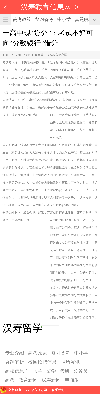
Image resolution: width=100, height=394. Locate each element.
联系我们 (58, 390)
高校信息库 (17, 371)
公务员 (80, 371)
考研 (64, 371)
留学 (51, 371)
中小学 (64, 19)
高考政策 (22, 19)
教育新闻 (28, 380)
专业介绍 (14, 353)
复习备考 (44, 19)
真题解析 (84, 19)
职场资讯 (70, 362)
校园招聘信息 (42, 362)
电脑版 (72, 380)
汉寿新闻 (51, 380)
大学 (37, 371)
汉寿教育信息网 (46, 7)
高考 (10, 380)
